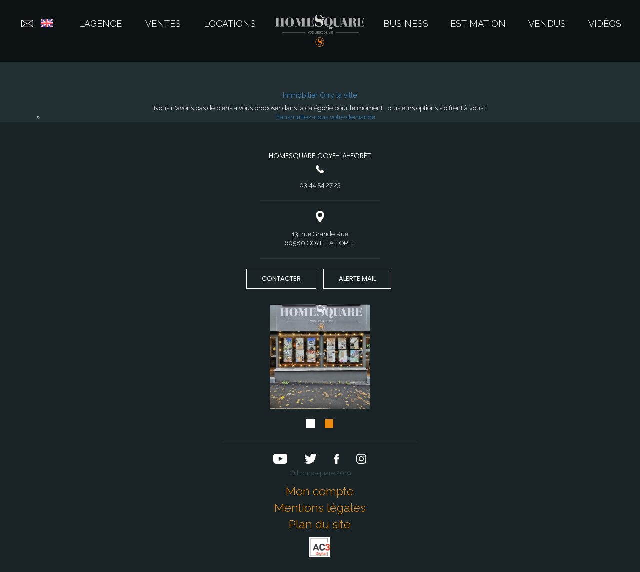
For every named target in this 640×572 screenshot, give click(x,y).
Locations (230, 23)
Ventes (163, 23)
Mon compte (320, 491)
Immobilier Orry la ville (320, 96)
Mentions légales (320, 507)
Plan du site (320, 524)
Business (406, 23)
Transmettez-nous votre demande (325, 117)
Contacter (281, 279)
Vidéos (605, 23)
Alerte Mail (357, 279)
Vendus (547, 23)
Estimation (478, 23)
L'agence (100, 23)
